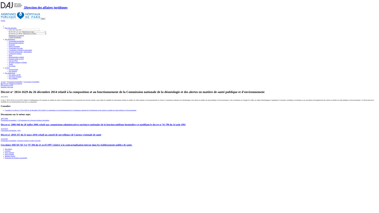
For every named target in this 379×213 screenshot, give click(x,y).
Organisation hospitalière (16, 41)
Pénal (10, 55)
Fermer (3, 20)
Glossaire (8, 151)
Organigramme (13, 69)
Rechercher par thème (15, 34)
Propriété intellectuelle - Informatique (20, 52)
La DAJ (7, 68)
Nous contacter (9, 152)
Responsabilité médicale (16, 43)
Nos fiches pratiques (15, 77)
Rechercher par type (15, 32)
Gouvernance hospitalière (31, 82)
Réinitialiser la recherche (16, 35)
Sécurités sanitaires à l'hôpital (18, 62)
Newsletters (8, 149)
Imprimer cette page (7, 87)
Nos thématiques (10, 39)
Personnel (12, 45)
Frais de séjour (13, 61)
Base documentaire (11, 28)
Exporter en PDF (7, 85)
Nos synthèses (13, 78)
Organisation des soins (16, 48)
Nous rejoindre (9, 154)
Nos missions (13, 71)
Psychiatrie (12, 66)
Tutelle (11, 64)
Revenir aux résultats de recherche (11, 83)
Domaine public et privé (16, 59)
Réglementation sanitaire (16, 57)
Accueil (3, 82)
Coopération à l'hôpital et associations (20, 50)
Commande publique (15, 53)
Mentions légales (10, 156)
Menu (43, 19)
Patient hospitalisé (14, 46)
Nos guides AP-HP (15, 75)
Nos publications (10, 73)
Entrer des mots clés (15, 30)
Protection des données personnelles (16, 158)
